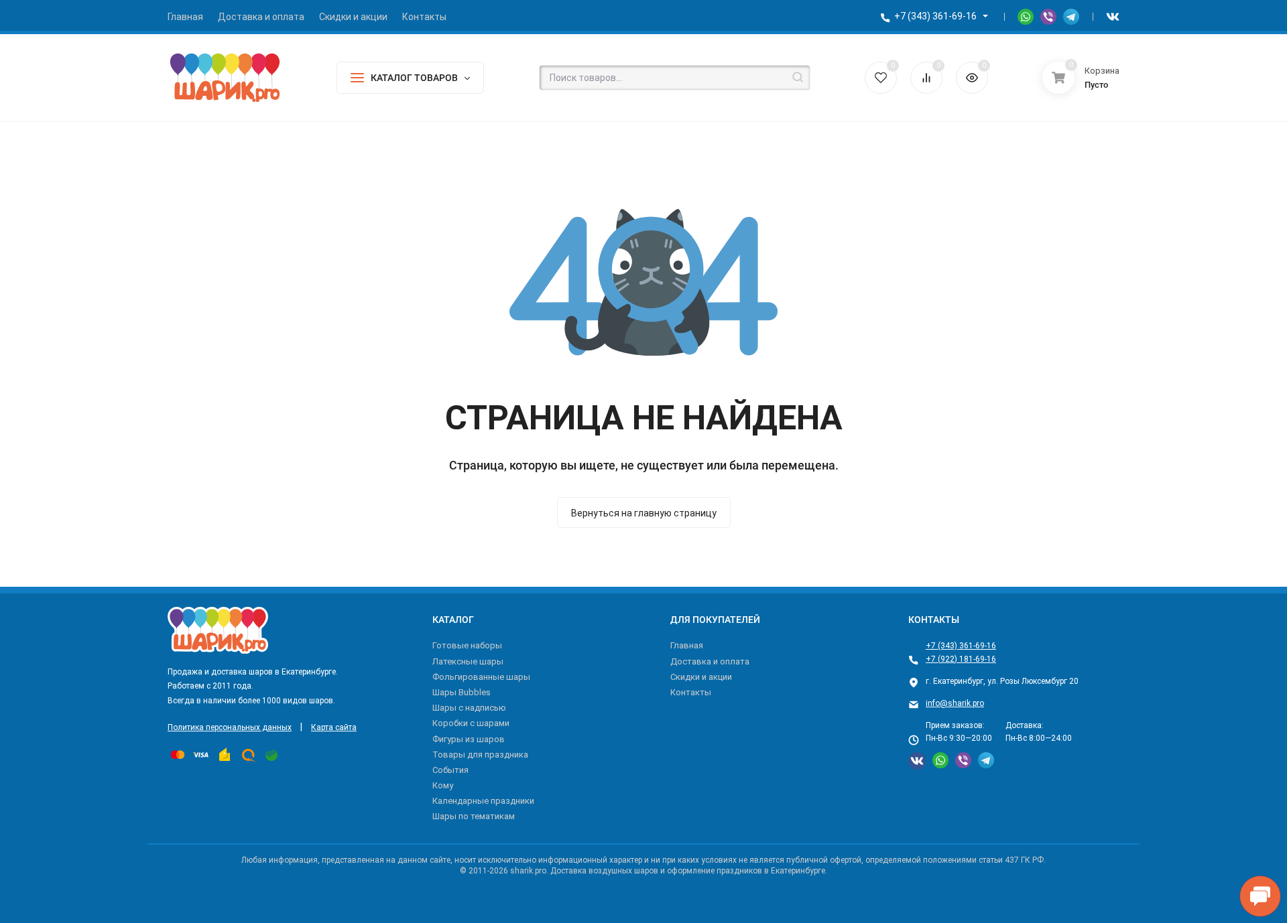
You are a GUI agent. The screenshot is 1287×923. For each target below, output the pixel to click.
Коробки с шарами (470, 723)
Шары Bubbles (461, 692)
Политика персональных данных (230, 727)
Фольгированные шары (481, 677)
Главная (686, 645)
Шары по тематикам (473, 816)
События (450, 770)
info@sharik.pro (955, 703)
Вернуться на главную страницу (644, 513)
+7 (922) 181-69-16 (961, 659)
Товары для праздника (480, 755)
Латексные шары (467, 661)
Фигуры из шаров (468, 739)
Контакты (690, 692)
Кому (442, 785)
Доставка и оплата (709, 661)
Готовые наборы (467, 645)
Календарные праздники (483, 801)
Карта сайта (334, 727)
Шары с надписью (469, 708)
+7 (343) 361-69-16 (935, 16)
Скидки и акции (701, 677)
